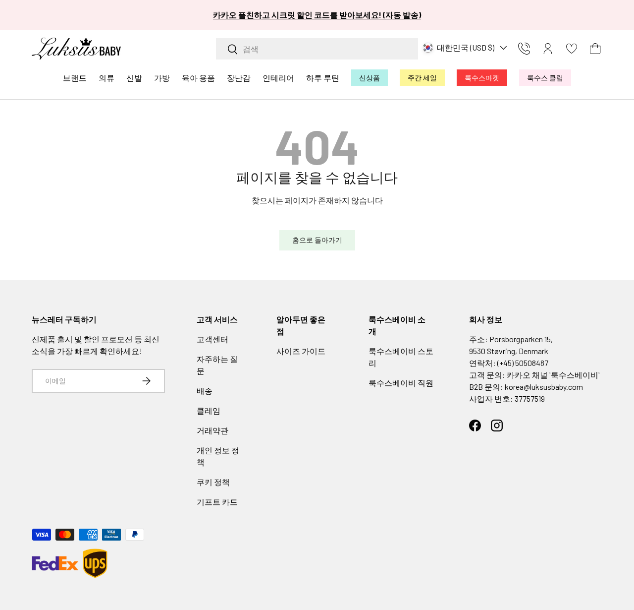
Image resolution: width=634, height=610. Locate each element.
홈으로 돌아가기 (317, 240)
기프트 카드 (217, 501)
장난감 (239, 77)
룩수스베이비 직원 (401, 382)
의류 (106, 77)
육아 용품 (198, 77)
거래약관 (212, 430)
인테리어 (278, 77)
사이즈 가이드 (300, 351)
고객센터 (212, 339)
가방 (162, 77)
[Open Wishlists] (572, 49)
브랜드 (75, 77)
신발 (134, 77)
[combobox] (317, 49)
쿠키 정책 (213, 482)
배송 (204, 390)
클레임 (208, 410)
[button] (595, 49)
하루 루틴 (322, 77)
